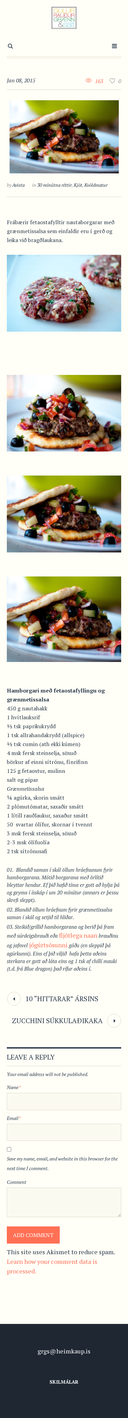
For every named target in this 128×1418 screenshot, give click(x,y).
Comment (16, 1182)
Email (14, 1118)
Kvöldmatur (96, 185)
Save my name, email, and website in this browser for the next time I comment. (62, 1163)
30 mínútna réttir (54, 185)
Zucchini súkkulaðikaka (57, 1020)
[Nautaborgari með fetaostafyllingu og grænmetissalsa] (64, 136)
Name (14, 1087)
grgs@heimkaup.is (64, 1351)
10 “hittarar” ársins (61, 998)
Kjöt (78, 185)
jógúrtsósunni (48, 945)
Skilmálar (64, 1382)
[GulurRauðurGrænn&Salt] (64, 18)
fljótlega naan (78, 935)
